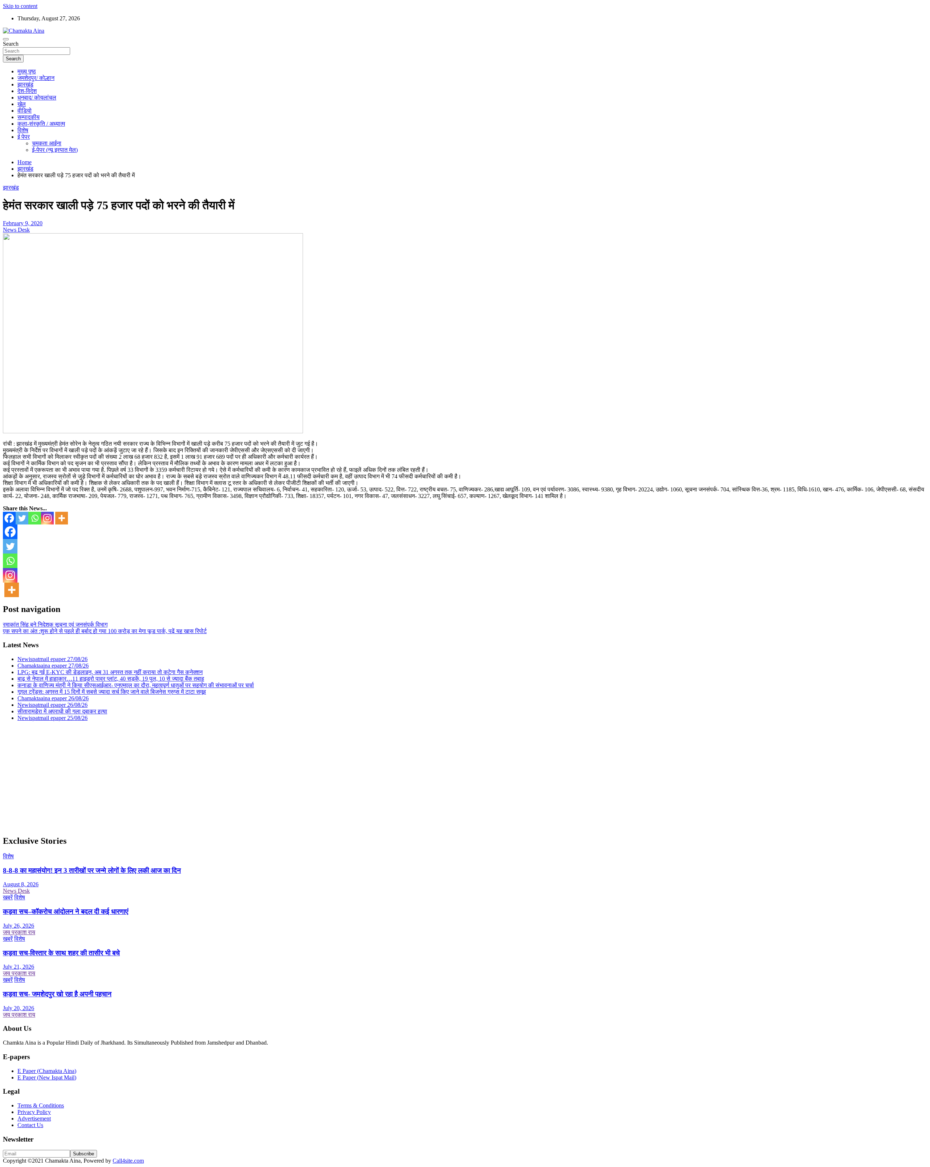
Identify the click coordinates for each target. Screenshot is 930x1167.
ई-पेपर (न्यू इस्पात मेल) (55, 150)
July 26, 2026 (18, 926)
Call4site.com (128, 1161)
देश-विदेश (27, 91)
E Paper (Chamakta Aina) (46, 1071)
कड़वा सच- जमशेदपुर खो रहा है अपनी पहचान (57, 994)
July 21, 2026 (18, 967)
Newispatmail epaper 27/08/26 (52, 659)
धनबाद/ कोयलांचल (36, 97)
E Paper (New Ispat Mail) (46, 1077)
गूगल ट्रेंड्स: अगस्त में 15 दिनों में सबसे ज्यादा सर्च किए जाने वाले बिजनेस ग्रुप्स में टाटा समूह (111, 692)
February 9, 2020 (23, 223)
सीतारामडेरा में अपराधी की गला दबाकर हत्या (62, 711)
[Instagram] (47, 518)
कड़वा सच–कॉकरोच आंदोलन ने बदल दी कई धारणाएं (65, 911)
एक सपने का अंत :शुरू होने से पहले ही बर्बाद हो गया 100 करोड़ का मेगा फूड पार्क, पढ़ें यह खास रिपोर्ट (105, 631)
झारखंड (25, 84)
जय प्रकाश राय (19, 932)
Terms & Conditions (40, 1105)
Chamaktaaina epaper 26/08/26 (53, 698)
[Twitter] (22, 518)
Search (11, 44)
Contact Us (30, 1125)
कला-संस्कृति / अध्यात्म (41, 124)
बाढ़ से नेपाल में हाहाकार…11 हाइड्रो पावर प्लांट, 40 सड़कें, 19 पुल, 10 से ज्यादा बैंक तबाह (110, 679)
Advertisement (34, 1118)
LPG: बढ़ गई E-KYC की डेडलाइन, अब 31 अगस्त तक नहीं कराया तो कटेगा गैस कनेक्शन (110, 672)
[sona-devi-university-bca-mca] (153, 431)
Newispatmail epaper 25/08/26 (52, 718)
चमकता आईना (46, 143)
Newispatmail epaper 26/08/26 (52, 705)
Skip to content (20, 6)
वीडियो (24, 111)
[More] (61, 518)
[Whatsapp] (34, 518)
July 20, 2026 (18, 1008)
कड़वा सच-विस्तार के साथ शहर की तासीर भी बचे (61, 953)
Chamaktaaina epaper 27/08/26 (53, 665)
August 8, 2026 (21, 884)
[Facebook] (9, 518)
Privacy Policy (34, 1112)
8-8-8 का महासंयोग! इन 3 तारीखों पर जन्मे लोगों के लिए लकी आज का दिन (92, 870)
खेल (21, 104)
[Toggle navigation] (6, 39)
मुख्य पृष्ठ (26, 71)
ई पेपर (23, 137)
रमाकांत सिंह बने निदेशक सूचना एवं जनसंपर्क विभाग (55, 624)
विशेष (22, 130)
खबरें (8, 897)
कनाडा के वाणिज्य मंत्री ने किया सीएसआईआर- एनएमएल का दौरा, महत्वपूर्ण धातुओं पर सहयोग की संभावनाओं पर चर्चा (135, 685)
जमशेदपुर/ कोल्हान (35, 78)
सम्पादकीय (28, 117)
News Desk (16, 230)
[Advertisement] (221, 778)
